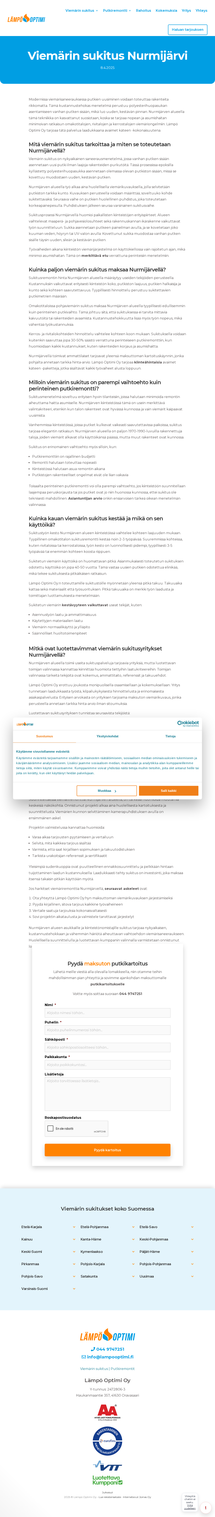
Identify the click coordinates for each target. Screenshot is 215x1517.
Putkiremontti (115, 11)
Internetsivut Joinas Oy (137, 1497)
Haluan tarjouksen (187, 30)
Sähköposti (56, 1039)
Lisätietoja (54, 1074)
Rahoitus (143, 11)
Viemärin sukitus (80, 11)
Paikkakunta (57, 1057)
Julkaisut (107, 1492)
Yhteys (201, 11)
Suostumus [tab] (44, 736)
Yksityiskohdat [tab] (107, 736)
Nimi (50, 1005)
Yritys (186, 11)
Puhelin (53, 1022)
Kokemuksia (166, 11)
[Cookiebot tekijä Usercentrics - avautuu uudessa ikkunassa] (180, 724)
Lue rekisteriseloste (110, 1497)
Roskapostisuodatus (63, 1118)
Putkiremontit (123, 1369)
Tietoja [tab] (170, 736)
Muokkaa (104, 791)
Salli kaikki (168, 791)
